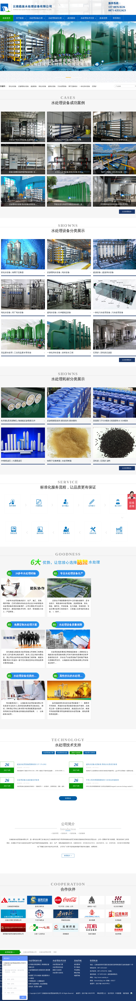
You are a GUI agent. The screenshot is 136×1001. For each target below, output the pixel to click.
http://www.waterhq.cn (101, 977)
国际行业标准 (76, 753)
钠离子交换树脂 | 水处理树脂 (37, 984)
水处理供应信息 (62, 753)
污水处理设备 (62, 86)
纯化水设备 (42, 86)
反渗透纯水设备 (23, 86)
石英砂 (94, 86)
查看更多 (68, 798)
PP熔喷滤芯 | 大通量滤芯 (36, 981)
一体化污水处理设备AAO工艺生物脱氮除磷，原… (105, 764)
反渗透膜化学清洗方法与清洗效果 (99, 780)
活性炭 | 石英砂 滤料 (35, 986)
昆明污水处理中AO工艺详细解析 (29, 780)
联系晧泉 (94, 961)
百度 (55, 952)
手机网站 (77, 970)
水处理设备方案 (48, 753)
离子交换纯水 (73, 86)
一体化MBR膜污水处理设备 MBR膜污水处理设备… (36, 764)
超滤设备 (34, 86)
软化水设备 (12, 86)
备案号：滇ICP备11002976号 (85, 993)
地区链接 (126, 993)
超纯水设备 (52, 86)
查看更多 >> (68, 855)
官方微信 (77, 967)
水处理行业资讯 (90, 753)
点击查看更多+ (127, 211)
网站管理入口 (101, 993)
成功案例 (77, 964)
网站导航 (77, 973)
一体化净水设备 (84, 86)
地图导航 (77, 975)
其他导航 (78, 961)
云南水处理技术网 (45, 952)
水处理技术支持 (59, 961)
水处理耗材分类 (35, 961)
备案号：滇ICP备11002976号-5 (100, 983)
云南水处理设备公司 (30, 952)
